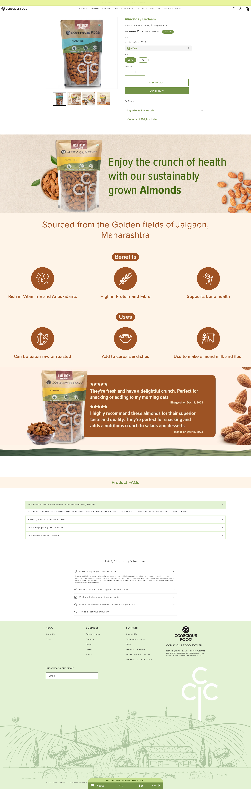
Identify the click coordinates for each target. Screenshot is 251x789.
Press (48, 639)
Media (89, 654)
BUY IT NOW (157, 91)
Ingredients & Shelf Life (140, 110)
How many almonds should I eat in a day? (46, 519)
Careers (90, 649)
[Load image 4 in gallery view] (103, 99)
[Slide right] (114, 99)
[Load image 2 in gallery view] (74, 99)
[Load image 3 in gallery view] (88, 99)
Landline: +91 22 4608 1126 (139, 659)
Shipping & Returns (135, 639)
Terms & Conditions (135, 649)
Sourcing (90, 639)
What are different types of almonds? (44, 535)
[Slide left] (49, 99)
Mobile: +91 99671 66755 (138, 654)
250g (130, 60)
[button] (83, 9)
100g (143, 60)
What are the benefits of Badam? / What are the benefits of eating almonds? (61, 504)
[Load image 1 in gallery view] (59, 99)
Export (89, 644)
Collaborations (93, 634)
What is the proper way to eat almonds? (45, 527)
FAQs (128, 644)
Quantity (128, 66)
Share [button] (131, 101)
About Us (50, 634)
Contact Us (131, 634)
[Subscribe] (94, 675)
